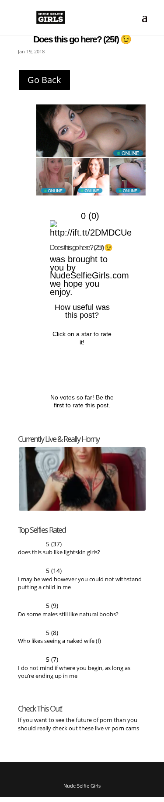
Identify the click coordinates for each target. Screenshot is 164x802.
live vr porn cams (117, 733)
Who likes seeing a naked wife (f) (59, 645)
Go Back (44, 80)
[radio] (63, 364)
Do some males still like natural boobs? (68, 618)
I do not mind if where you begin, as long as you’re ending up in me (74, 676)
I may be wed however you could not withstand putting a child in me (80, 586)
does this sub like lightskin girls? (59, 555)
